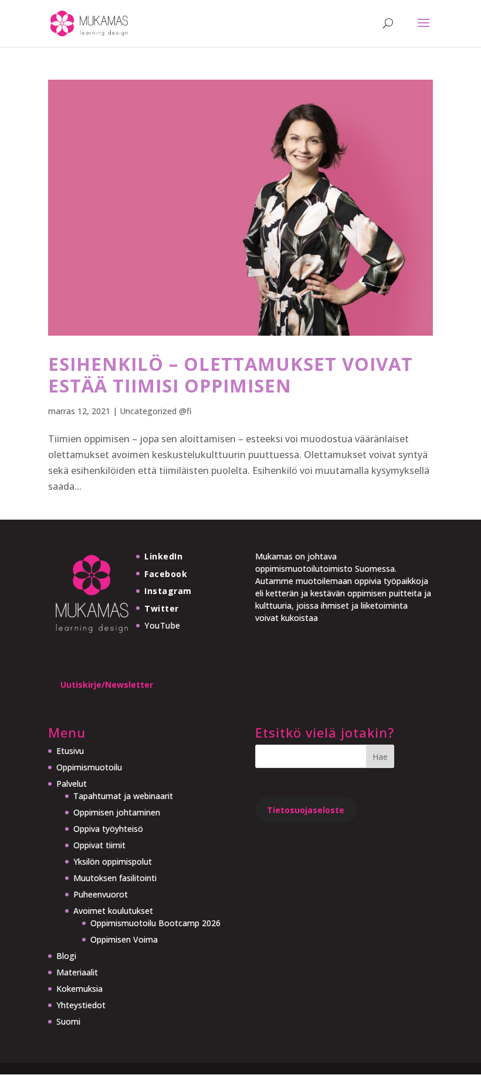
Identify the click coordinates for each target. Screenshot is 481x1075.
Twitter (161, 608)
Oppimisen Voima (124, 939)
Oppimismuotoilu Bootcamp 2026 (155, 923)
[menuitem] (138, 1021)
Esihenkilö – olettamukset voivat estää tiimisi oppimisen (230, 374)
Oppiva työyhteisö (108, 828)
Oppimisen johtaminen (116, 812)
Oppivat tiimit (99, 845)
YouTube (162, 625)
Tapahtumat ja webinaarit (123, 795)
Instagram (168, 590)
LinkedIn (163, 556)
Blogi (66, 955)
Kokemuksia (79, 988)
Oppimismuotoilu (89, 767)
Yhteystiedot (81, 1005)
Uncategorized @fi (156, 411)
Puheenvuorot (100, 894)
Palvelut (71, 783)
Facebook (165, 573)
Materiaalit (77, 972)
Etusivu (70, 750)
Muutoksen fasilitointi (115, 877)
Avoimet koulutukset (113, 910)
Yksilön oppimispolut (112, 861)
